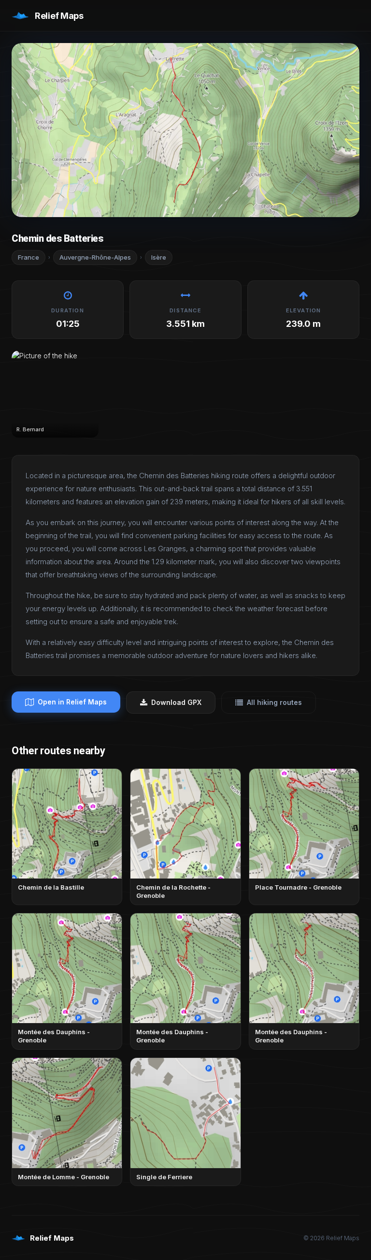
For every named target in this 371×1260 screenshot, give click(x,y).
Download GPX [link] (176, 702)
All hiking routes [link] (274, 702)
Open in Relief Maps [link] (72, 702)
